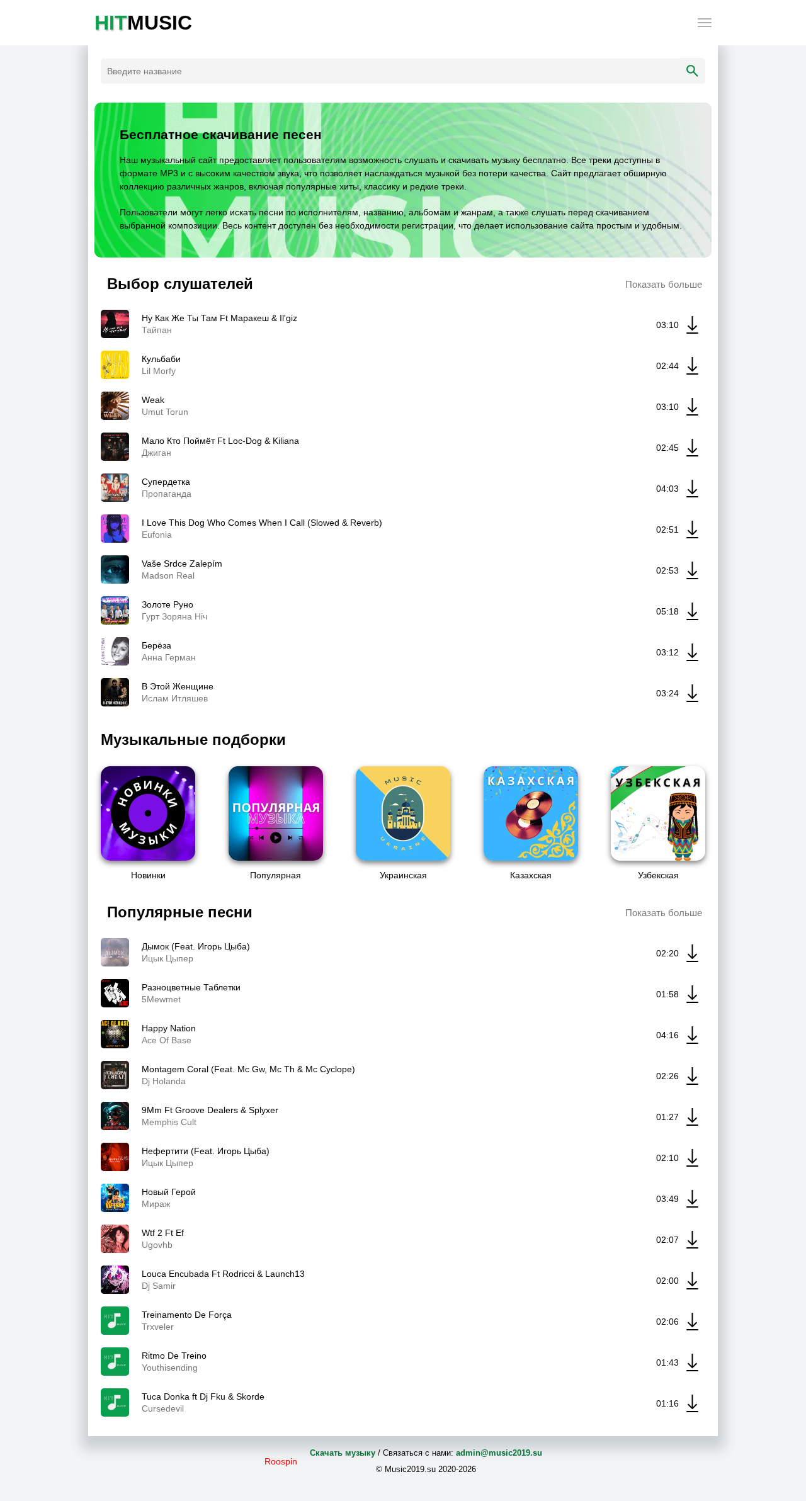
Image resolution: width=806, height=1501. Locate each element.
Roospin (280, 1461)
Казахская (531, 875)
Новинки (148, 875)
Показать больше (663, 284)
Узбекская (658, 875)
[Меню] (705, 22)
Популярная (275, 875)
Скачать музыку (342, 1453)
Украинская (403, 875)
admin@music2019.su (499, 1453)
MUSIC (143, 23)
